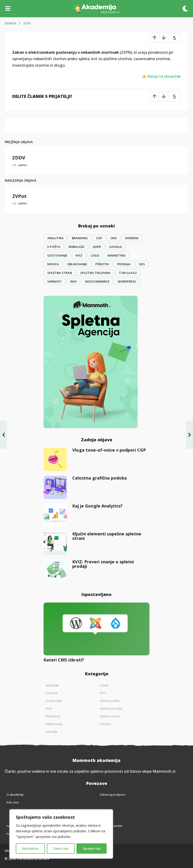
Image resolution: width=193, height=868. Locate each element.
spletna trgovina (95, 273)
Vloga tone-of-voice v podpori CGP (109, 450)
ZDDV (18, 157)
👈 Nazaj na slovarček (161, 76)
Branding (80, 238)
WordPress (127, 281)
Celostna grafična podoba (99, 478)
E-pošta (53, 247)
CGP (99, 238)
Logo (95, 255)
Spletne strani (110, 716)
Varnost (54, 281)
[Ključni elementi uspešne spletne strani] (55, 543)
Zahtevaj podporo (112, 794)
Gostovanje (57, 255)
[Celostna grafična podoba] (55, 487)
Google (115, 247)
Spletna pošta (109, 701)
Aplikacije (52, 685)
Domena (132, 238)
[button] (8, 8)
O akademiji (15, 794)
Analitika (55, 238)
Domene (51, 693)
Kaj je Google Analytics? (97, 506)
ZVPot (19, 196)
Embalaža (76, 247)
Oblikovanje (77, 264)
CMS (113, 238)
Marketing (117, 255)
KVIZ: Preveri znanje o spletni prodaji (103, 564)
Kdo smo (13, 802)
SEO (142, 264)
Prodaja (124, 264)
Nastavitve (30, 848)
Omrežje (51, 732)
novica (53, 264)
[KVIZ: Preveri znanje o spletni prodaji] (55, 571)
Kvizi (48, 708)
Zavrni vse (60, 848)
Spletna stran (59, 273)
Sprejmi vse (92, 848)
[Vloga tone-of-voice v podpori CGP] (55, 459)
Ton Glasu (128, 273)
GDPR (97, 247)
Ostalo (104, 685)
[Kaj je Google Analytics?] (55, 515)
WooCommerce (97, 281)
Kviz (79, 255)
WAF (73, 281)
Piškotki (102, 264)
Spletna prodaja (111, 708)
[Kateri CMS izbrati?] (96, 629)
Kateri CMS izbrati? (64, 660)
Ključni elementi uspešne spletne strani (106, 536)
